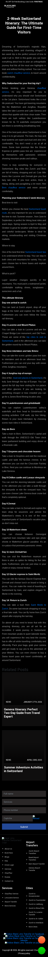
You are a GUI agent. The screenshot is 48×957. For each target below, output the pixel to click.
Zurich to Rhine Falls (36, 908)
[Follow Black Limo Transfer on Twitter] (24, 936)
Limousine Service (12, 898)
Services (8, 869)
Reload (36, 818)
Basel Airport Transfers (34, 858)
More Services (10, 906)
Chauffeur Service (11, 894)
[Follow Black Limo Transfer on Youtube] (24, 943)
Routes (7, 877)
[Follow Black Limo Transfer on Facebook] (24, 934)
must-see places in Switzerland (27, 378)
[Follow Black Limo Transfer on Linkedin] (24, 939)
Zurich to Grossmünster (34, 895)
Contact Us (9, 881)
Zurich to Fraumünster (37, 900)
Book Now (9, 853)
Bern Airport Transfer (37, 864)
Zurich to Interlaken (36, 923)
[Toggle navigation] (46, 6)
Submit (24, 827)
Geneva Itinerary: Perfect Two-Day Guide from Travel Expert (22, 713)
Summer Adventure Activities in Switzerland (23, 769)
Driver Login (9, 865)
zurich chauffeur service (18, 73)
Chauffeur (8, 873)
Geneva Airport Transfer (34, 869)
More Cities (33, 927)
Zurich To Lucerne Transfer (35, 913)
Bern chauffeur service (13, 187)
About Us (8, 849)
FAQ (6, 861)
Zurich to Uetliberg (36, 904)
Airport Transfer (11, 902)
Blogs (7, 857)
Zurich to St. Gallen (36, 919)
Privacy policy (24, 953)
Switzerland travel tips (35, 252)
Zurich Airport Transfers (34, 852)
